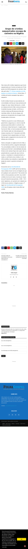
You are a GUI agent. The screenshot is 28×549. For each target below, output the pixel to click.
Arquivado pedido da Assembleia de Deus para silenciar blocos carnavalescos (6, 257)
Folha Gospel (12, 40)
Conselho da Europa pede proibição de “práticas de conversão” (21, 257)
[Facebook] (5, 43)
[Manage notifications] (25, 546)
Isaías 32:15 (3, 333)
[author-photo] (14, 270)
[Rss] (19, 415)
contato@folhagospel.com (10, 405)
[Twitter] (15, 415)
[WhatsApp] (14, 43)
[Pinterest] (11, 43)
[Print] (23, 43)
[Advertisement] (14, 15)
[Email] (20, 43)
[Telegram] (17, 43)
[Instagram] (14, 277)
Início (2, 5)
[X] (8, 43)
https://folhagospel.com (14, 274)
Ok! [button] (21, 539)
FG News (6, 5)
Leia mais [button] (4, 547)
